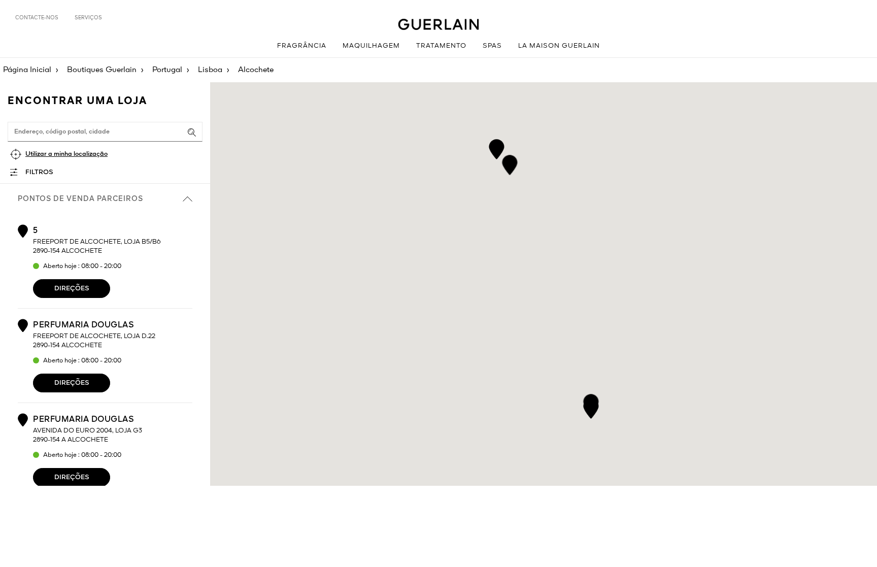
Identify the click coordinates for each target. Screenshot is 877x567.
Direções (71, 288)
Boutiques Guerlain (102, 70)
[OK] (192, 132)
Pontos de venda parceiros (80, 199)
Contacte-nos (36, 17)
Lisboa (210, 70)
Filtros (39, 172)
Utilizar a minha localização (66, 154)
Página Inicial (27, 70)
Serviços (88, 17)
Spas (492, 46)
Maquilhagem (371, 46)
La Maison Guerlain (559, 46)
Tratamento (441, 46)
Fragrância (301, 46)
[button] (496, 147)
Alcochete (256, 70)
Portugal (167, 70)
